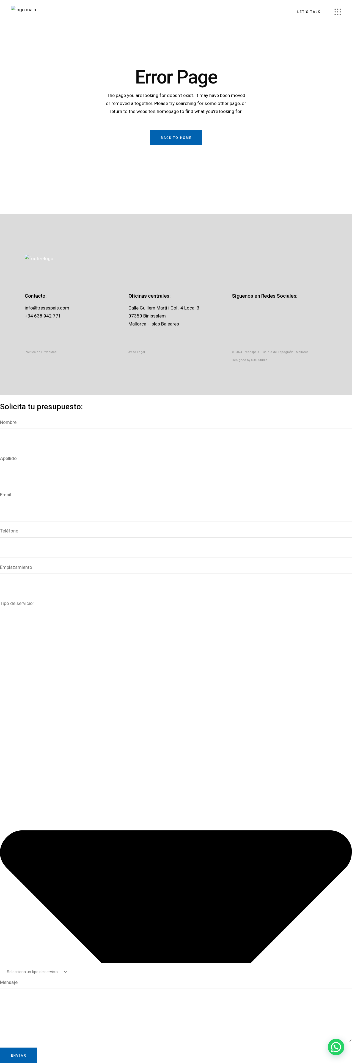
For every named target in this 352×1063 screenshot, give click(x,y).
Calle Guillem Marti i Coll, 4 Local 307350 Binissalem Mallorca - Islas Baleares (163, 316)
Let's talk (308, 12)
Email (5, 494)
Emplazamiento (16, 567)
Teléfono (9, 531)
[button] (336, 1047)
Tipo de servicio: (17, 603)
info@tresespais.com (47, 308)
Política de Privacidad (41, 352)
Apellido (8, 458)
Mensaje (9, 982)
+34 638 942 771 (43, 316)
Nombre (8, 422)
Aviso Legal (136, 352)
